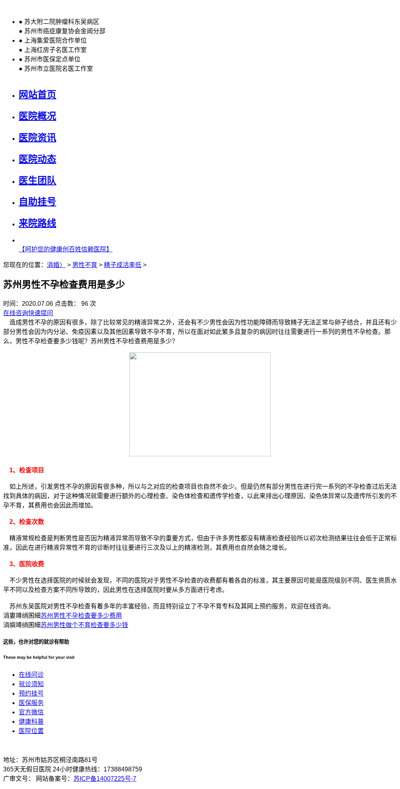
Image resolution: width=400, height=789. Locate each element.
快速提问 (40, 313)
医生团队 (37, 180)
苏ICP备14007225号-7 (104, 778)
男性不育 (84, 265)
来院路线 (37, 223)
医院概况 (37, 116)
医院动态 (37, 159)
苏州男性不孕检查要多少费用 (81, 615)
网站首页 (37, 94)
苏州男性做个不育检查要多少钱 (84, 625)
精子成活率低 (122, 265)
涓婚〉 (56, 265)
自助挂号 (37, 201)
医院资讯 (37, 137)
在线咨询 (15, 313)
